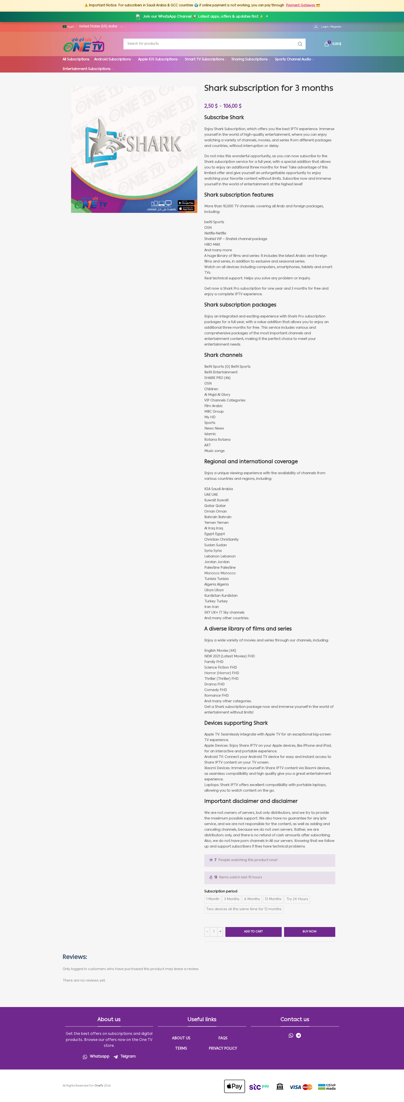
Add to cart (253, 931)
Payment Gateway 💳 (303, 5)
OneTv (98, 1086)
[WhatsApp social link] (291, 1035)
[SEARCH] (300, 44)
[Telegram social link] (298, 1035)
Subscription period (220, 892)
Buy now (310, 931)
